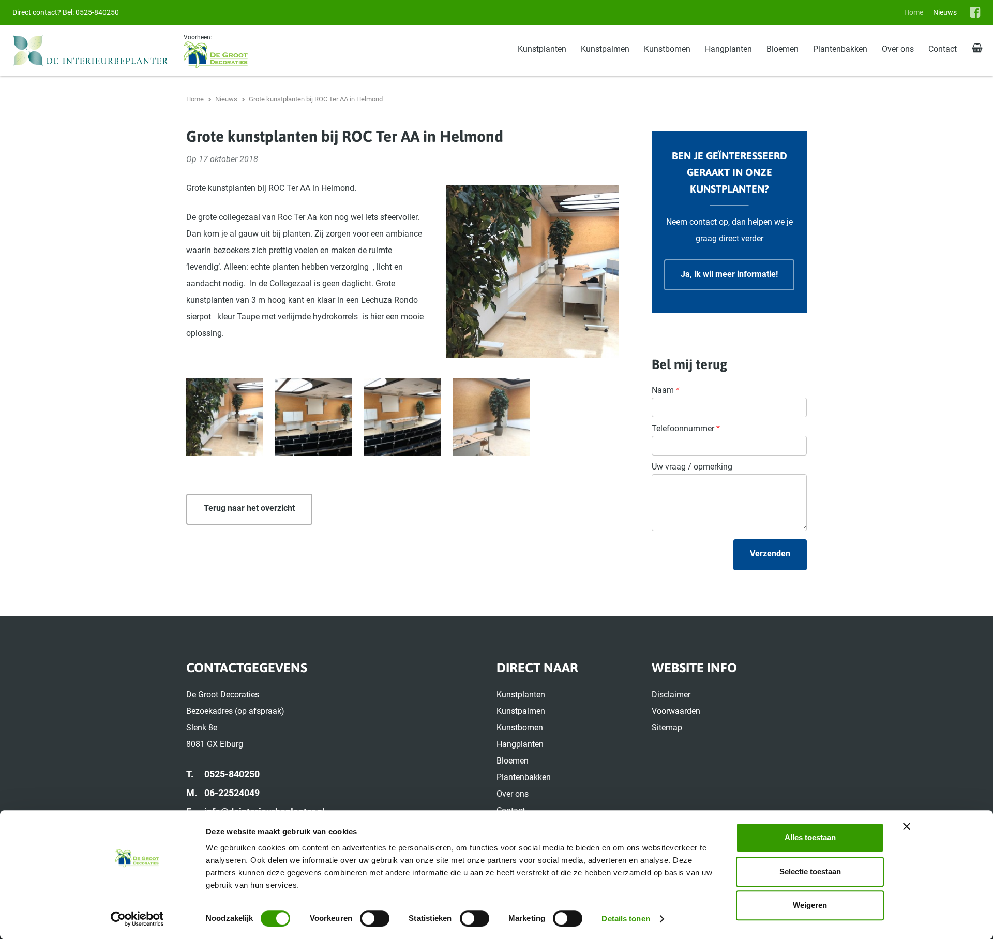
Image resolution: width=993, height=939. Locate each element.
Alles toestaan (810, 837)
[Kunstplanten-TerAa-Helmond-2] (402, 417)
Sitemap (667, 727)
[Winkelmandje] (977, 48)
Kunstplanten (542, 49)
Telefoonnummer (686, 428)
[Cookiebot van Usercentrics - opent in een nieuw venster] (137, 919)
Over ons (898, 49)
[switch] (374, 918)
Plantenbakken (840, 49)
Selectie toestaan (810, 871)
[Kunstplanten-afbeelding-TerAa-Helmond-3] (224, 417)
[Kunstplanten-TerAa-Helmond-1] (313, 417)
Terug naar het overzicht (249, 508)
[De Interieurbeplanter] (94, 50)
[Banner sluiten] (906, 826)
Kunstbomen (667, 49)
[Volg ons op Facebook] (975, 12)
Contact (942, 49)
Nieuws (945, 12)
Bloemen (782, 49)
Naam (666, 390)
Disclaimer (671, 694)
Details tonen (625, 918)
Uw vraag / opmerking (692, 467)
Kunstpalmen (605, 49)
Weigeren (810, 905)
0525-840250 (97, 12)
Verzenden (770, 554)
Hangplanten (728, 49)
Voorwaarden (676, 711)
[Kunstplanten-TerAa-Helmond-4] (491, 417)
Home (913, 12)
